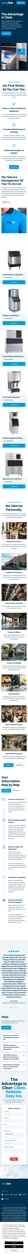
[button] (10, 1007)
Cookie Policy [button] (6, 1236)
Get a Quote (8, 765)
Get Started (21, 3)
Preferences (14, 1250)
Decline (14, 1246)
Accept (14, 1242)
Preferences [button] (14, 1238)
